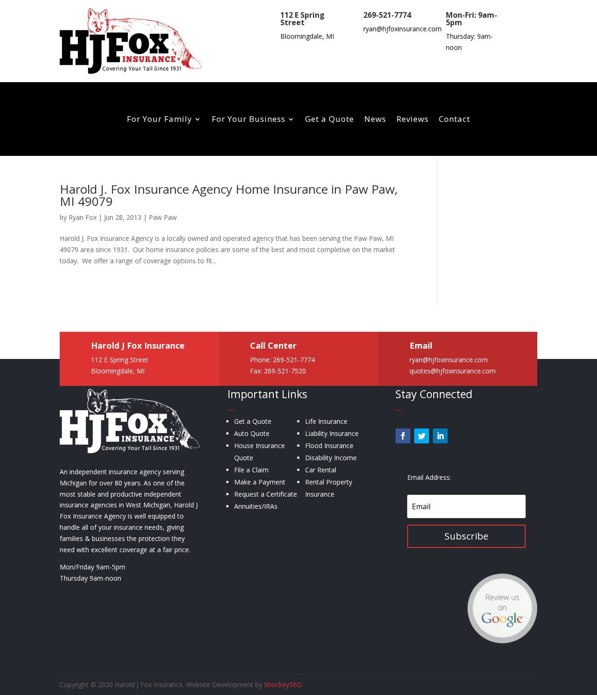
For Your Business (248, 120)
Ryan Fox (83, 217)
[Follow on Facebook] (403, 435)
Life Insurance (326, 421)
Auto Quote (252, 433)
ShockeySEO (283, 684)
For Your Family (159, 120)
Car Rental (320, 469)
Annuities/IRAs (256, 506)
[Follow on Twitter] (421, 435)
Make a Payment (259, 481)
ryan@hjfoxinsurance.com (402, 28)
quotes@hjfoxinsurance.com (453, 370)
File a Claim (251, 469)
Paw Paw (163, 217)
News (375, 120)
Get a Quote (329, 120)
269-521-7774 (387, 15)
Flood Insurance (329, 445)
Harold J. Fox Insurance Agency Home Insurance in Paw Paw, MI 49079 (229, 195)
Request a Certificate (265, 494)
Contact (454, 120)
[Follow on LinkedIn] (440, 435)
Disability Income (331, 457)
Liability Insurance (332, 433)
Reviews (412, 120)
